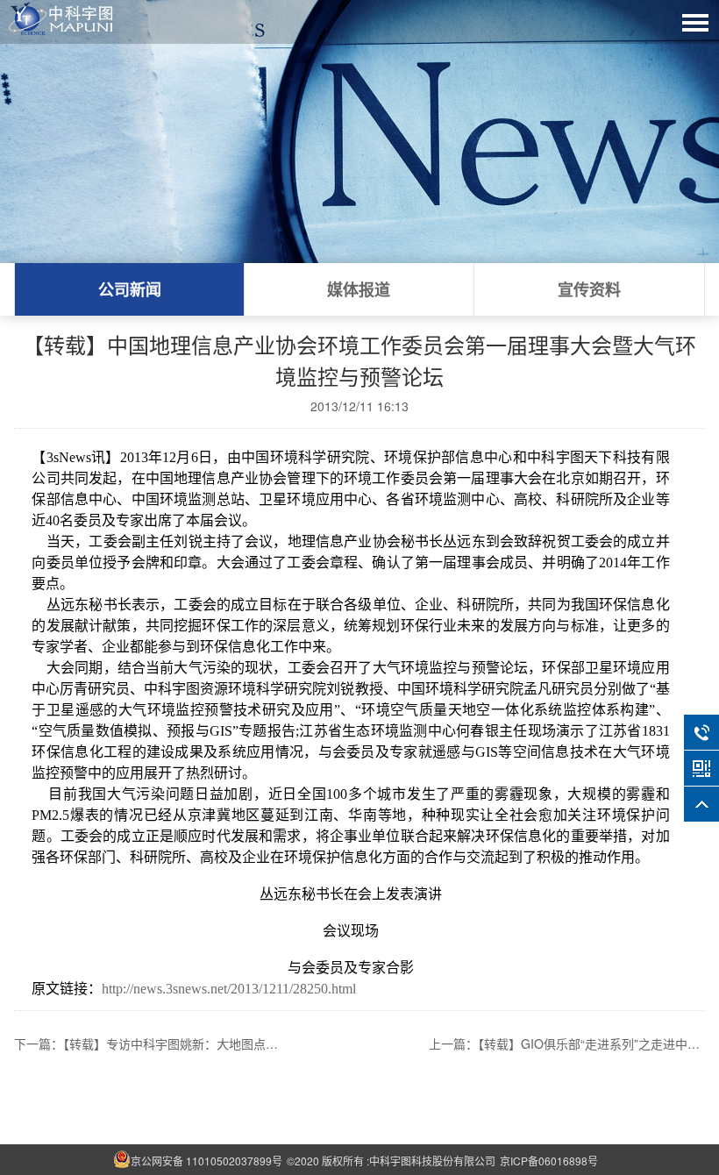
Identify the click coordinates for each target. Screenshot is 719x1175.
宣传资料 (589, 289)
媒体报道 (358, 289)
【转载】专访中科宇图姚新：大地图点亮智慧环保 (195, 1043)
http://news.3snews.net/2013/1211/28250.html (229, 988)
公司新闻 (129, 289)
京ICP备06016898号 (549, 1160)
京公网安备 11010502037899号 (206, 1160)
